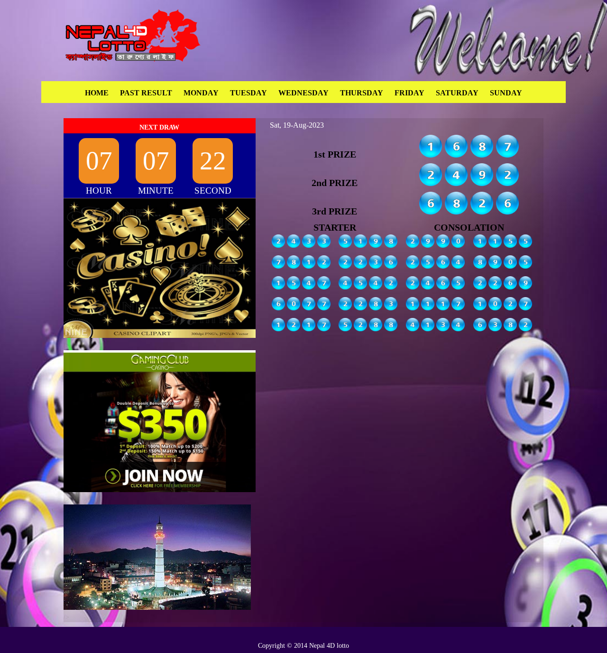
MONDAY (201, 93)
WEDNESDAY (303, 93)
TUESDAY (248, 93)
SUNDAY (506, 93)
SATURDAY (457, 93)
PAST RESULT (146, 93)
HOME (97, 93)
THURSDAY (361, 93)
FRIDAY (409, 93)
